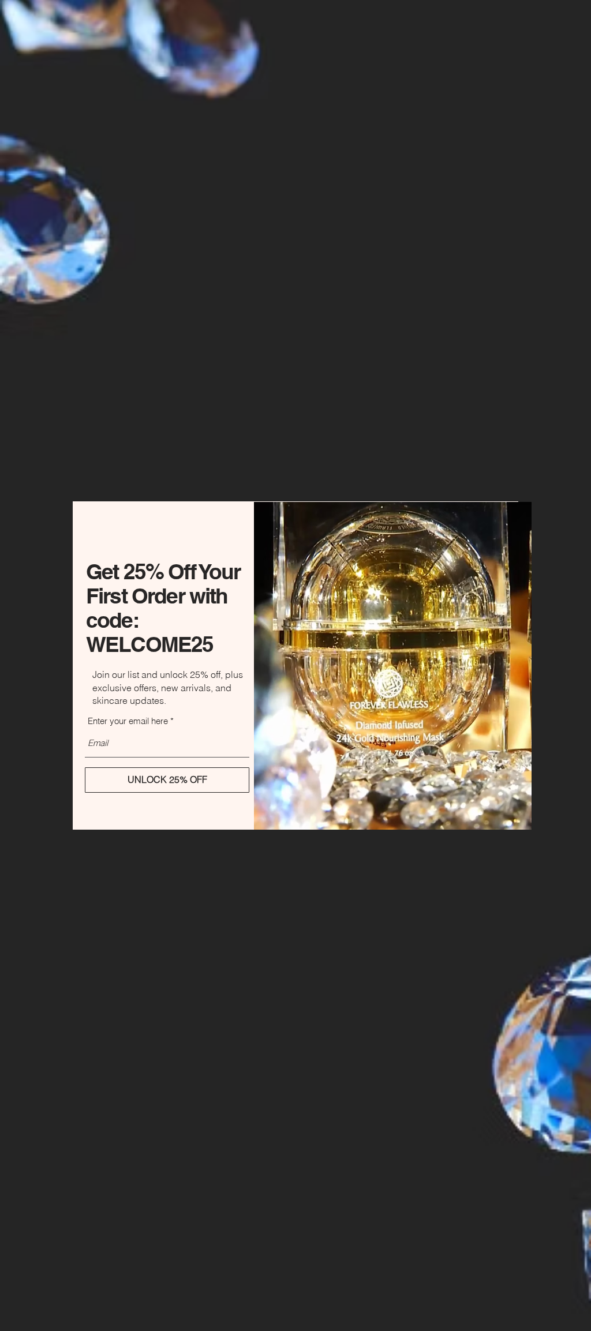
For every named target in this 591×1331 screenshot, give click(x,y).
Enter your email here (128, 721)
